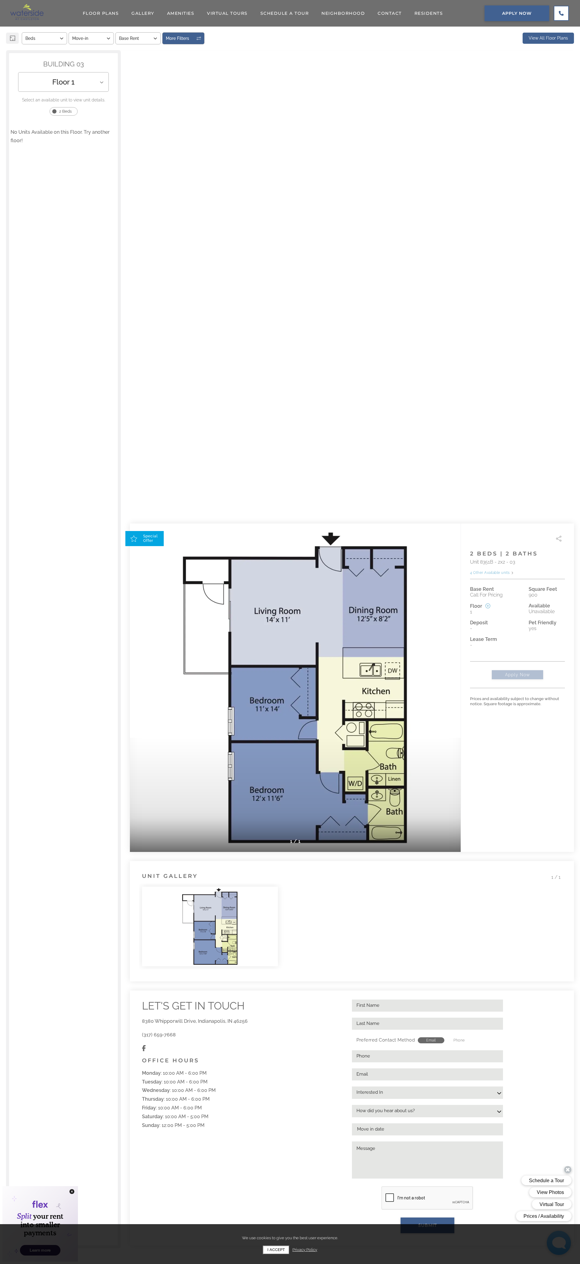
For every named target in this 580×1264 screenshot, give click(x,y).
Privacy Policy (304, 1249)
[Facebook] (144, 1048)
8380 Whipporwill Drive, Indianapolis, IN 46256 (195, 1021)
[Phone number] (561, 13)
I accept (276, 1249)
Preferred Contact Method (385, 1040)
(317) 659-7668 (159, 1035)
